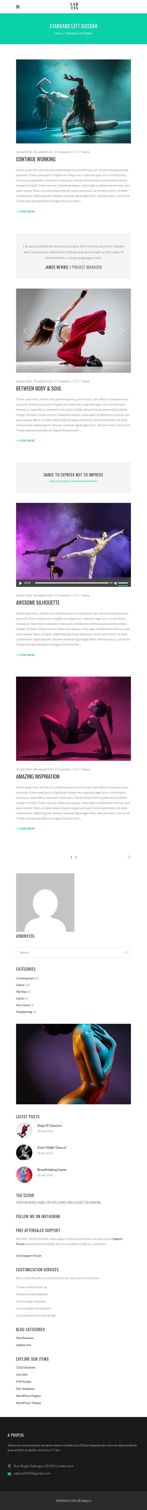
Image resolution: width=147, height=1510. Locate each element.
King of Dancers (49, 1125)
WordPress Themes (28, 1403)
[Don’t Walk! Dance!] (24, 1153)
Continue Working (36, 159)
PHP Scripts (23, 1381)
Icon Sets (22, 1374)
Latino (20, 998)
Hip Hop (21, 991)
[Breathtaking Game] (24, 1175)
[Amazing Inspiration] (73, 719)
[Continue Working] (73, 101)
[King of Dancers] (24, 1131)
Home (58, 33)
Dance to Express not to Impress (73, 475)
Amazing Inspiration (38, 776)
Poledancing (24, 1011)
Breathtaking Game (51, 1169)
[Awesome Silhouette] (73, 545)
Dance (85, 152)
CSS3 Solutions (25, 1367)
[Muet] (115, 583)
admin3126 (45, 152)
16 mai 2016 (24, 152)
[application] (73, 583)
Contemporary (25, 978)
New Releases (25, 1338)
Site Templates (25, 1388)
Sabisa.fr (86, 1500)
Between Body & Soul (38, 388)
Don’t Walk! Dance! (52, 1147)
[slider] (123, 583)
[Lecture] (20, 583)
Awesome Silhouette (38, 602)
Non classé (23, 1005)
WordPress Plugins (28, 1395)
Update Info (23, 1345)
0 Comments (63, 152)
